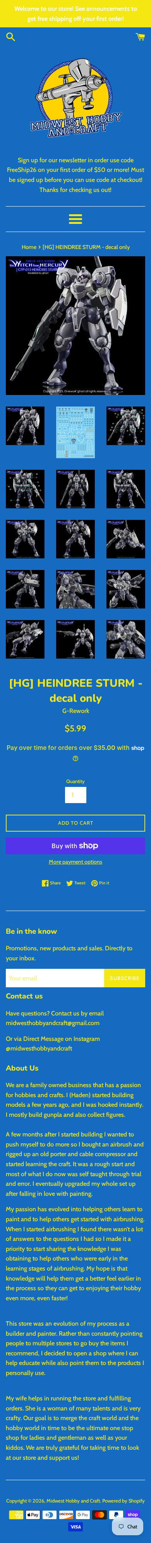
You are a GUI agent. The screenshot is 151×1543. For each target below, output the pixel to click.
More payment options (75, 861)
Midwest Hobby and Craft (73, 1501)
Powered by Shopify (123, 1501)
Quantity (75, 781)
